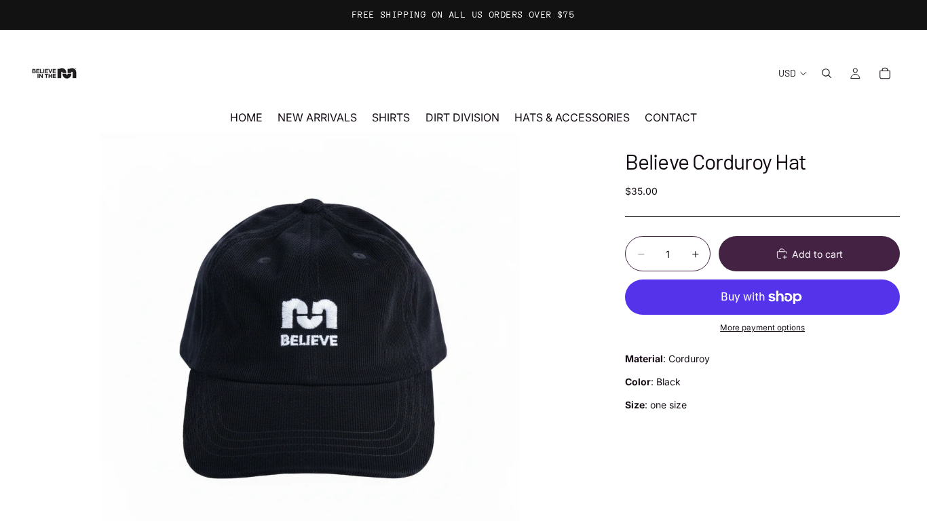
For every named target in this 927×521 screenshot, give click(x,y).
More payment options (762, 327)
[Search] (826, 73)
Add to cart (817, 254)
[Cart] (885, 73)
